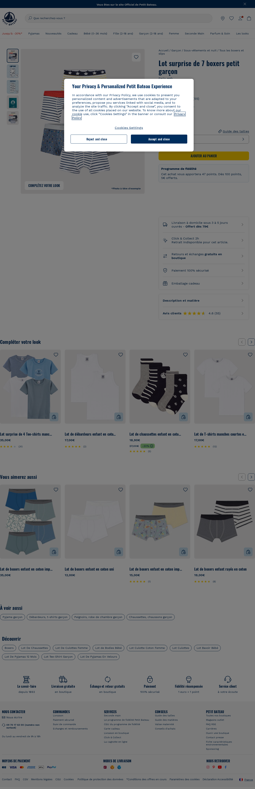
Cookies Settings (129, 128)
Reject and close (96, 139)
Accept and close (159, 139)
